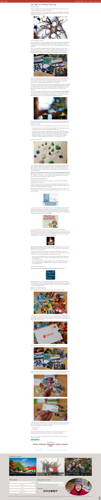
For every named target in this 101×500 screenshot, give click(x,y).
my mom (46, 173)
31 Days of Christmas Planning (61, 281)
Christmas (35, 444)
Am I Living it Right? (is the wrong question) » (57, 450)
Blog (99, 1)
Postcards (35, 428)
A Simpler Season (35, 207)
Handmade (58, 444)
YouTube (90, 1)
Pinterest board (46, 188)
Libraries (22, 489)
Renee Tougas (4, 1)
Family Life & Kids (42, 444)
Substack (95, 1)
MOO (44, 345)
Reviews (50, 445)
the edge (63, 48)
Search (33, 482)
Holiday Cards (36, 427)
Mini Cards (35, 429)
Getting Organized (51, 444)
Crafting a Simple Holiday (63, 125)
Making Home (65, 444)
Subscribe (60, 485)
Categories (22, 484)
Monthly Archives (22, 492)
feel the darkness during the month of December (56, 79)
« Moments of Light (38, 450)
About (86, 1)
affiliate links (40, 436)
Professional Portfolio (79, 1)
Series (22, 487)
